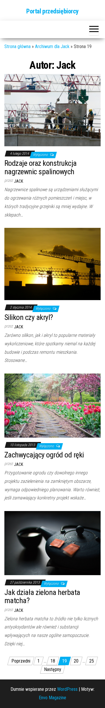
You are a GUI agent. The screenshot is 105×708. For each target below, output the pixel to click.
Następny (52, 669)
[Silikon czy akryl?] (52, 263)
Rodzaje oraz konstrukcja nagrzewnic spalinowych (40, 167)
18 (52, 661)
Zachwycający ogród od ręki (44, 454)
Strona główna (17, 46)
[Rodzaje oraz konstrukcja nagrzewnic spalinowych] (52, 109)
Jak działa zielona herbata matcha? (42, 596)
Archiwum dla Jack (52, 46)
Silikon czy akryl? (28, 317)
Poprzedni (20, 661)
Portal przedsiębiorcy (52, 11)
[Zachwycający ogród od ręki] (52, 405)
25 (91, 661)
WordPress (67, 689)
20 (76, 661)
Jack (18, 181)
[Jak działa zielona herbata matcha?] (52, 542)
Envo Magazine (52, 697)
